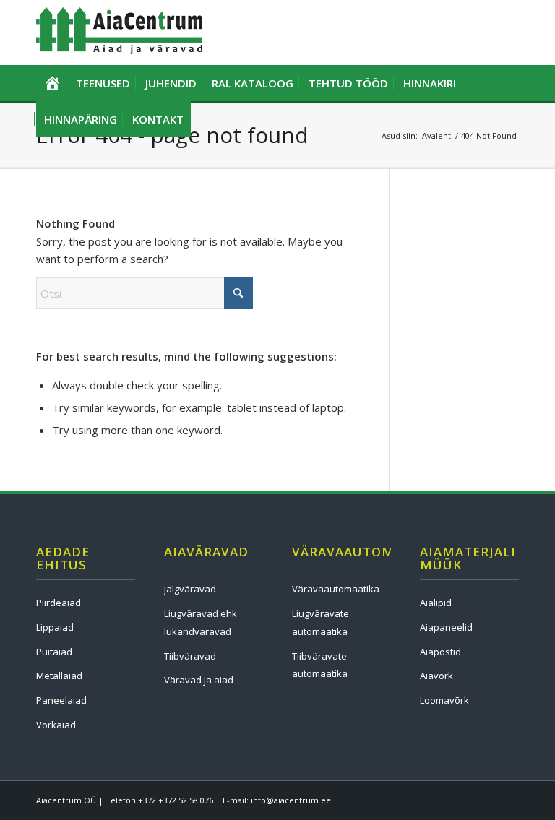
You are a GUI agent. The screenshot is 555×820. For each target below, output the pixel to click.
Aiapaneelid (446, 627)
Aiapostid (440, 651)
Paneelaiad (61, 700)
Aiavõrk (436, 675)
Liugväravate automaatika (320, 622)
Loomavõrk (444, 700)
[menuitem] (52, 83)
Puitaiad (54, 651)
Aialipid (436, 602)
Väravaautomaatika (335, 588)
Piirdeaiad (58, 602)
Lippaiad (55, 627)
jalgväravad (190, 588)
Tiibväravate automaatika (320, 665)
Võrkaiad (56, 724)
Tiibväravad (190, 656)
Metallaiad (59, 675)
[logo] (119, 32)
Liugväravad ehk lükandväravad (200, 622)
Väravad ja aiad (198, 679)
